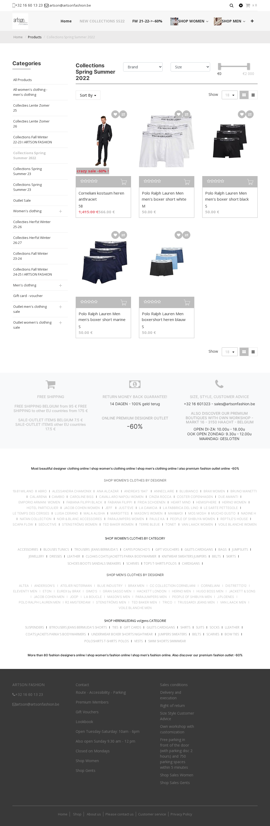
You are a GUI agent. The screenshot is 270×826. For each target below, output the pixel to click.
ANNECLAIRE (164, 491)
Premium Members (92, 702)
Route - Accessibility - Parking (101, 692)
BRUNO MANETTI (243, 491)
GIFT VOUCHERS (167, 549)
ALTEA (24, 586)
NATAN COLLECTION (35, 519)
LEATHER (73, 556)
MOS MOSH (197, 513)
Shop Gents (85, 770)
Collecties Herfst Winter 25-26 (32, 224)
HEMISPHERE (206, 502)
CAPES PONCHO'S (136, 549)
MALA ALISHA (94, 513)
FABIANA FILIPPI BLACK (84, 502)
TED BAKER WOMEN (118, 524)
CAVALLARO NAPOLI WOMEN (121, 497)
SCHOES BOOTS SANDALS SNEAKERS (94, 563)
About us (93, 814)
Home (18, 37)
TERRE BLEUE (149, 524)
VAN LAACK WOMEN (197, 524)
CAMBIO (58, 497)
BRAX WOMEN (214, 491)
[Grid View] (244, 95)
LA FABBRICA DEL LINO (180, 508)
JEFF (108, 508)
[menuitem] (66, 21)
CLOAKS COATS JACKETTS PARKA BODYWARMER (121, 556)
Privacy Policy (181, 814)
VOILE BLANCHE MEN (135, 608)
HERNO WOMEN (234, 502)
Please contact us (119, 814)
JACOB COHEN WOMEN (82, 508)
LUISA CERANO (66, 513)
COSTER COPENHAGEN (195, 497)
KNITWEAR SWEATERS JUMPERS (184, 556)
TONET (170, 524)
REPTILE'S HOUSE (234, 519)
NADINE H (248, 513)
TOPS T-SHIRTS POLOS (160, 563)
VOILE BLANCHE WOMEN (237, 524)
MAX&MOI (175, 513)
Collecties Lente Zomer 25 (31, 108)
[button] (252, 21)
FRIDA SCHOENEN (151, 502)
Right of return (172, 705)
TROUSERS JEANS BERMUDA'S (96, 549)
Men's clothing (24, 285)
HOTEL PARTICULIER (42, 508)
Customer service (152, 814)
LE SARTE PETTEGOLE (221, 508)
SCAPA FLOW (23, 524)
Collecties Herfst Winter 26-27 (32, 240)
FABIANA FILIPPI (120, 502)
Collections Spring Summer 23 (27, 171)
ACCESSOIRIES (28, 549)
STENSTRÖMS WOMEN (79, 524)
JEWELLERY (36, 556)
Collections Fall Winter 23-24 (30, 256)
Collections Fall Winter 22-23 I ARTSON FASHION (32, 140)
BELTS (216, 556)
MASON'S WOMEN (148, 513)
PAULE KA (157, 519)
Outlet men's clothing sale (30, 309)
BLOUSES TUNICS (56, 549)
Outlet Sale (22, 200)
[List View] (253, 95)
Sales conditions (174, 684)
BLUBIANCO (189, 491)
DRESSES (56, 556)
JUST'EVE (126, 508)
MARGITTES (119, 513)
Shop (77, 814)
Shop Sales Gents (175, 782)
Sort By (87, 95)
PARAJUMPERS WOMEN (126, 519)
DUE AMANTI (228, 497)
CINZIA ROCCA (160, 497)
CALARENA (38, 497)
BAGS (222, 549)
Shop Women (87, 760)
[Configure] (241, 5)
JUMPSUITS (240, 549)
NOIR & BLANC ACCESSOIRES (79, 519)
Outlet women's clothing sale (32, 325)
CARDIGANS (191, 563)
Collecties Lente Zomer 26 (31, 124)
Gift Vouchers (87, 711)
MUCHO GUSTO (222, 513)
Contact (82, 684)
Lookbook (84, 721)
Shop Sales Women (176, 774)
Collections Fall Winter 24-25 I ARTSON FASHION (32, 272)
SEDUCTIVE (47, 524)
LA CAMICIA (148, 508)
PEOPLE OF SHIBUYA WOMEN (192, 519)
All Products (22, 79)
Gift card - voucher (28, 295)
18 (227, 94)
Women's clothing (27, 211)
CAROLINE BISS (82, 497)
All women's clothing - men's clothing (30, 92)
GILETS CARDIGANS (199, 549)
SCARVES (132, 563)
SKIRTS (231, 556)
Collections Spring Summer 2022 (71, 37)
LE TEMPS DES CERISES (31, 513)
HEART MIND (181, 502)
